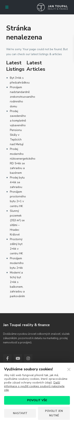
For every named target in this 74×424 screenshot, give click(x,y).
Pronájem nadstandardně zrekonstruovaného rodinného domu (22, 96)
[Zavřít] (69, 369)
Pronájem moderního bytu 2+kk (17, 263)
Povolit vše (37, 400)
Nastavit (20, 413)
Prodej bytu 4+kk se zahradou (17, 182)
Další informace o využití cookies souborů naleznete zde (34, 386)
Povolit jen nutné (54, 413)
